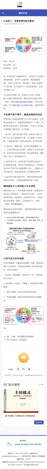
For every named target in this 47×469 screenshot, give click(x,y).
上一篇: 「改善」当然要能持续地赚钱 (18, 336)
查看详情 (39, 422)
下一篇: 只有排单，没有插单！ (15, 340)
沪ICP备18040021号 (31, 465)
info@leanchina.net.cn (34, 375)
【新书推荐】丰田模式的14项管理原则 (19, 416)
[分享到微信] (20, 367)
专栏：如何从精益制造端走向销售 (19, 102)
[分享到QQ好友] (23, 371)
